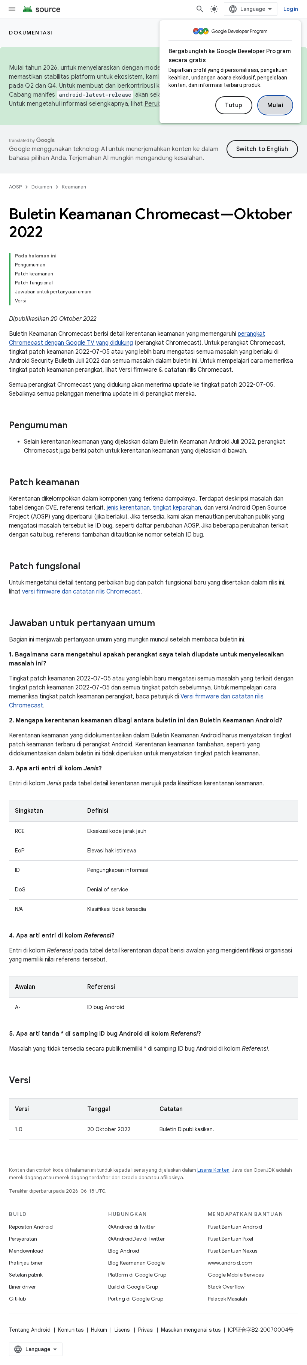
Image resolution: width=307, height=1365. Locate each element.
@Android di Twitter (131, 1226)
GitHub (17, 1298)
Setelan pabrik (26, 1274)
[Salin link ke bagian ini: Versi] (38, 1080)
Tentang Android (30, 1330)
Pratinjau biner (26, 1262)
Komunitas (70, 1330)
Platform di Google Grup (137, 1274)
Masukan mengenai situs (191, 1330)
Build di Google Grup (133, 1286)
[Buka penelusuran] (199, 8)
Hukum (99, 1330)
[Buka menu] (11, 9)
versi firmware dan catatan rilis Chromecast (81, 591)
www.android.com (230, 1262)
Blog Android (123, 1250)
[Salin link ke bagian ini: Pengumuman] (74, 426)
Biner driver (22, 1286)
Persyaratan (23, 1238)
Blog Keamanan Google (136, 1262)
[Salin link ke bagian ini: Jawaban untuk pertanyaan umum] (162, 623)
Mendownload (26, 1250)
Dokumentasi (31, 32)
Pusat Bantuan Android (235, 1226)
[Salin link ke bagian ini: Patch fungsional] (87, 566)
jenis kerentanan (128, 507)
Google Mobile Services (236, 1274)
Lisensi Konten (213, 1170)
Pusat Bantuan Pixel (230, 1238)
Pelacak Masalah (227, 1298)
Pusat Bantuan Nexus (232, 1250)
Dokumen (41, 187)
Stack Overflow (226, 1286)
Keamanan (74, 187)
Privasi (146, 1330)
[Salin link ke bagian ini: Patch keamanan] (86, 482)
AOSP (15, 187)
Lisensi (123, 1330)
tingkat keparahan (177, 507)
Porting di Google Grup (135, 1298)
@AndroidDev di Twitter (136, 1238)
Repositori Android (31, 1226)
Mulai (275, 105)
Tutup (234, 105)
